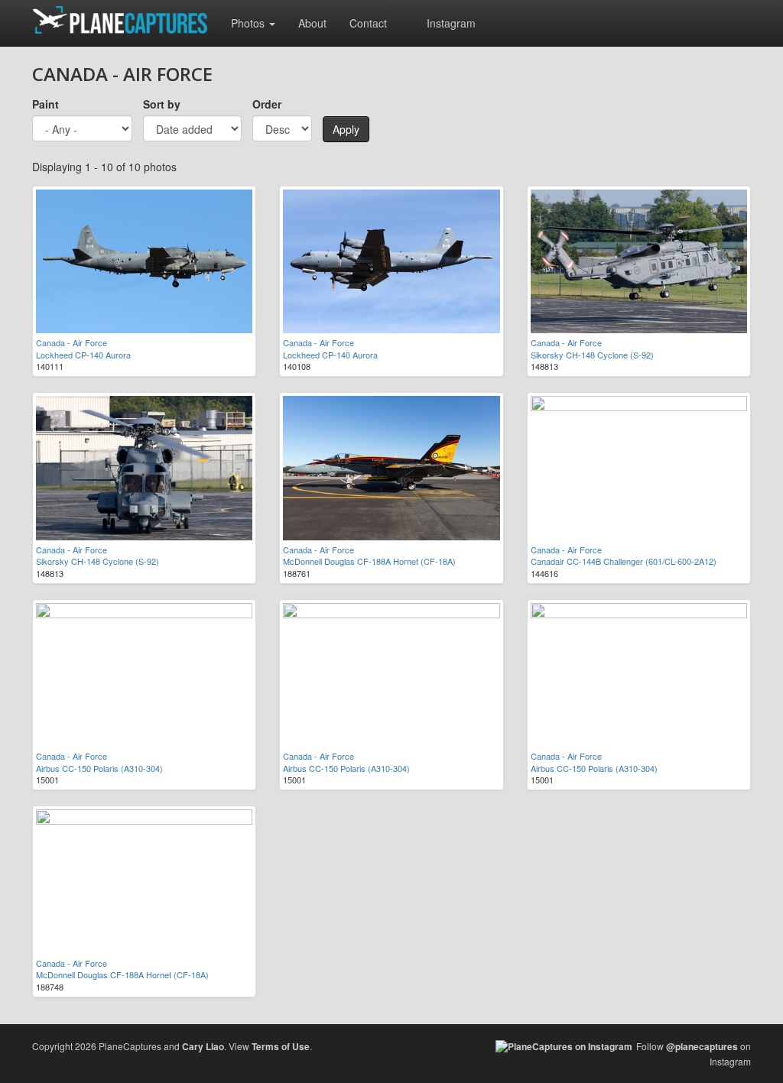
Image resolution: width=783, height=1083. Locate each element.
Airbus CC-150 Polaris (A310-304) (99, 768)
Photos (249, 23)
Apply (346, 129)
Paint (45, 104)
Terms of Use (281, 1046)
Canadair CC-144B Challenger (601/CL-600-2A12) (623, 561)
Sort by (161, 104)
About (312, 23)
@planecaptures (702, 1046)
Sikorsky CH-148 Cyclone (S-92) (592, 355)
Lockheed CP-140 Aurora (83, 355)
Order (266, 104)
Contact (368, 23)
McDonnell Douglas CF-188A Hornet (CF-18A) (369, 561)
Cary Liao (203, 1046)
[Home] (125, 20)
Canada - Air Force (71, 342)
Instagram (451, 23)
